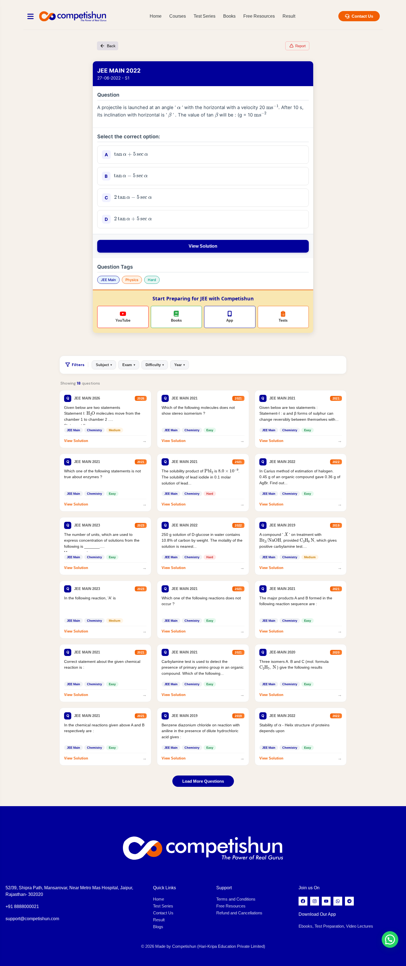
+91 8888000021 (22, 906)
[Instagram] (314, 901)
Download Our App (317, 914)
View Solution (203, 246)
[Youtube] (326, 901)
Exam (128, 365)
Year (179, 365)
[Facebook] (303, 901)
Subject (104, 365)
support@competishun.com (32, 918)
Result (289, 16)
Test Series (204, 16)
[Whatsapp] (337, 901)
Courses (177, 16)
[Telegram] (349, 901)
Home (156, 16)
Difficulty (155, 365)
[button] (390, 939)
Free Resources (259, 16)
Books (229, 16)
